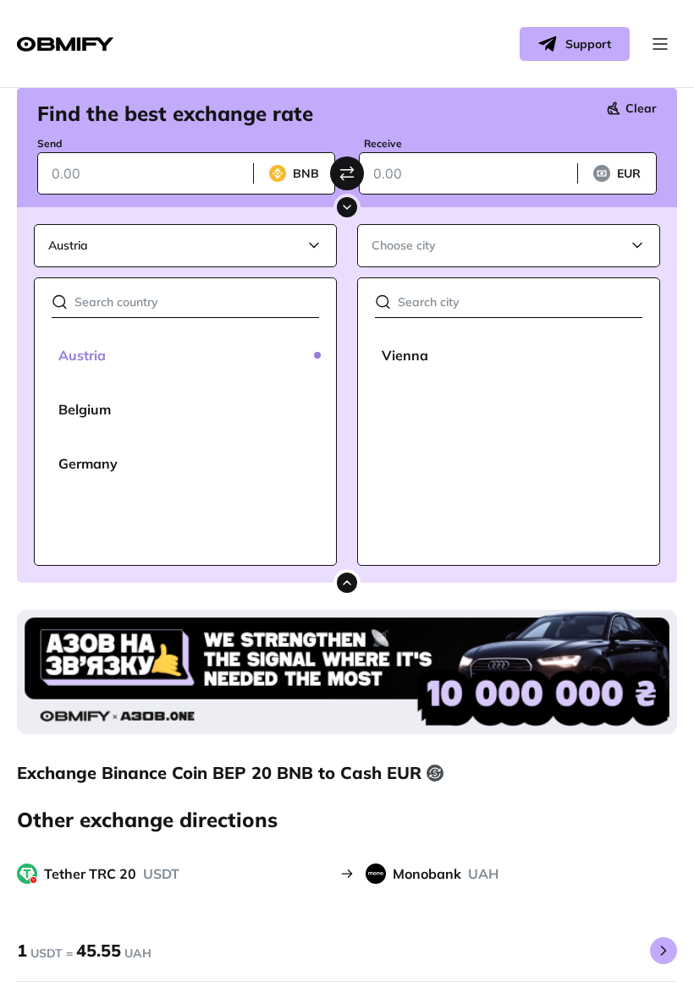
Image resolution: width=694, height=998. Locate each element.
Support (588, 44)
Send (49, 143)
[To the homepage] (65, 44)
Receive (383, 143)
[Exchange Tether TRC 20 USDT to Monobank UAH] (663, 950)
